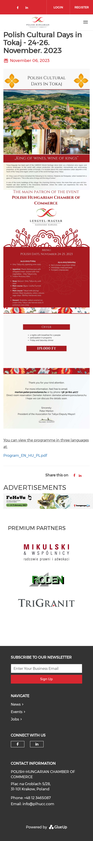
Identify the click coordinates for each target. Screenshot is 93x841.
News (16, 704)
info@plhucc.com (38, 804)
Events (16, 712)
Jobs (15, 719)
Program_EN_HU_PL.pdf (25, 455)
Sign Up (46, 679)
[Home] (37, 22)
